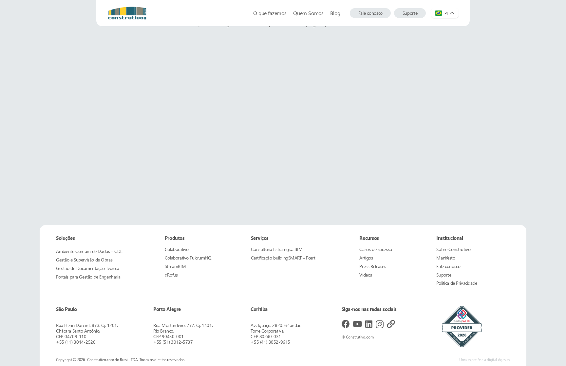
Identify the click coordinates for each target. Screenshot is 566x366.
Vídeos (365, 275)
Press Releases (372, 266)
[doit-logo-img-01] (127, 13)
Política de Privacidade (456, 283)
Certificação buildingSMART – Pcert (283, 258)
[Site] (391, 324)
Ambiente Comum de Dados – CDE (89, 251)
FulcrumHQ (188, 258)
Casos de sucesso (375, 249)
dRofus (171, 275)
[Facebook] (346, 324)
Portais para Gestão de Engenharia (88, 277)
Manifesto (445, 258)
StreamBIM (175, 266)
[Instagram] (380, 324)
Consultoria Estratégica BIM (277, 249)
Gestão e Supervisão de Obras (84, 260)
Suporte (443, 275)
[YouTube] (357, 324)
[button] (343, 13)
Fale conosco (448, 266)
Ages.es (504, 359)
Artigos (366, 258)
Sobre (453, 249)
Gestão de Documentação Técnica (87, 268)
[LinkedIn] (368, 324)
